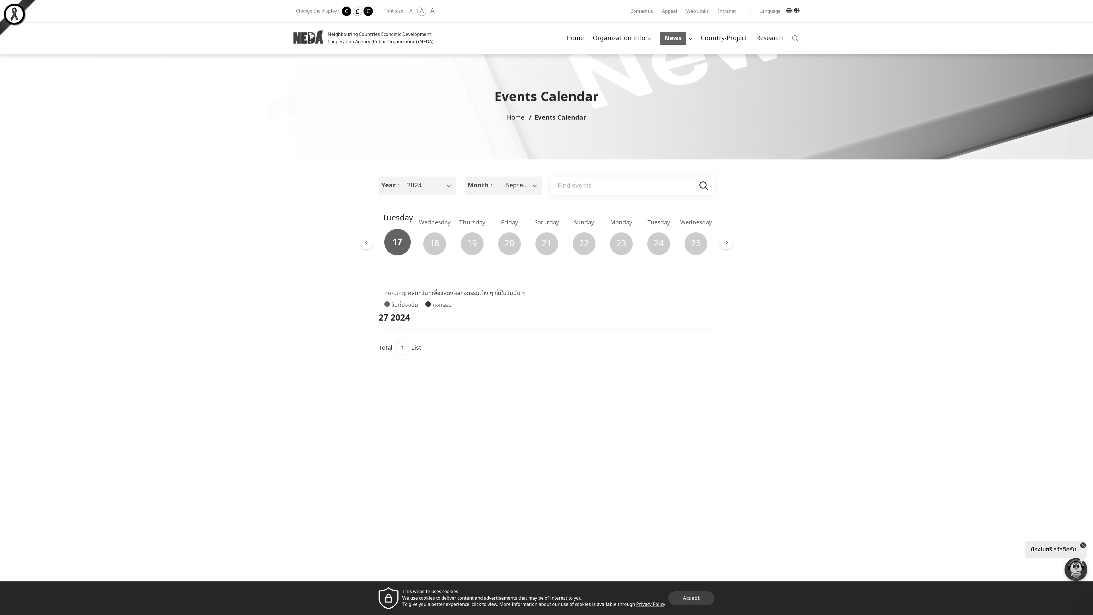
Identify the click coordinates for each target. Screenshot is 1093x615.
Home (575, 38)
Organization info (619, 38)
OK (700, 453)
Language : (770, 11)
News (673, 38)
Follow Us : (635, 409)
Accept (691, 598)
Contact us (641, 11)
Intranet (727, 11)
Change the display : (317, 11)
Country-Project (724, 38)
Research (769, 38)
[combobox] (417, 186)
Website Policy (394, 524)
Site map (533, 524)
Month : (480, 185)
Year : (390, 185)
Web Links (697, 11)
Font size (393, 11)
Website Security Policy (446, 524)
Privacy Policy (497, 524)
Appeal (669, 11)
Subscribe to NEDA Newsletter (617, 435)
